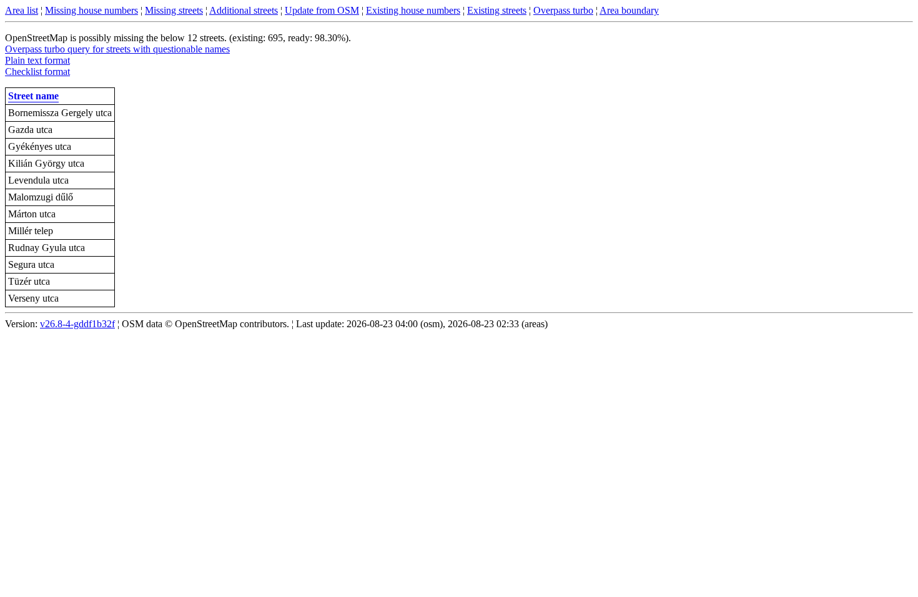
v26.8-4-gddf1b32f (77, 323)
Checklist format (37, 71)
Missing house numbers (91, 10)
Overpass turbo (563, 10)
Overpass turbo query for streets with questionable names (117, 49)
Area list (21, 10)
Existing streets (496, 10)
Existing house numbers (413, 10)
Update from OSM (322, 10)
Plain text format (37, 60)
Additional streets (243, 10)
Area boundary (629, 10)
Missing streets (174, 10)
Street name (33, 96)
